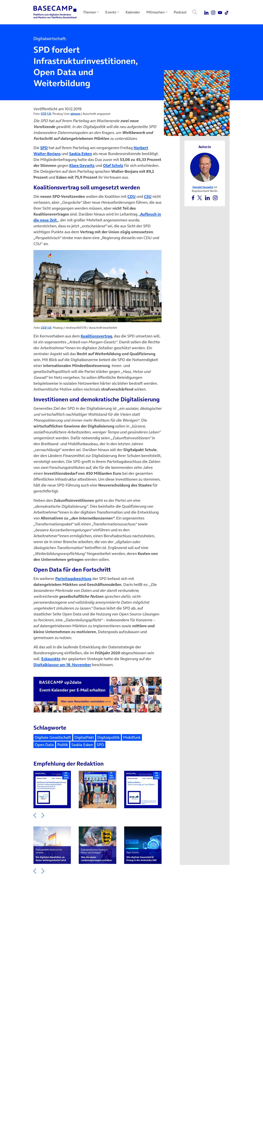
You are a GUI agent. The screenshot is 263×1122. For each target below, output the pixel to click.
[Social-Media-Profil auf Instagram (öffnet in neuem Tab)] (215, 197)
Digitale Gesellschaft (53, 737)
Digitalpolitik (108, 737)
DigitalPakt (84, 737)
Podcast (180, 12)
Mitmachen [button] (155, 12)
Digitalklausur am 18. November (62, 664)
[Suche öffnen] (195, 12)
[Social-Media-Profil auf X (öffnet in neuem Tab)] (200, 197)
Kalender (133, 12)
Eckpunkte (50, 658)
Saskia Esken (80, 153)
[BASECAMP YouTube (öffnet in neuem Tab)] (220, 12)
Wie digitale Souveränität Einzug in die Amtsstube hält (141, 856)
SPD (44, 147)
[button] (35, 815)
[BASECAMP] (54, 12)
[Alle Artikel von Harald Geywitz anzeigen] (204, 167)
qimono (75, 114)
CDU (131, 196)
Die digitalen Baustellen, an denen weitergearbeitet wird (51, 855)
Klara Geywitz (82, 165)
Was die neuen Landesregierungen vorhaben (96, 855)
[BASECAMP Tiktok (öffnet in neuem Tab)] (227, 12)
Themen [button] (89, 12)
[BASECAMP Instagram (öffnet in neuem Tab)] (213, 12)
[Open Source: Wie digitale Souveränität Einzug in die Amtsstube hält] (143, 845)
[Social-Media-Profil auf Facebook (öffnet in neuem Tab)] (193, 197)
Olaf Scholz (113, 165)
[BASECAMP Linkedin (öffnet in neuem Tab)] (207, 12)
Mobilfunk (132, 737)
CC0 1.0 (46, 114)
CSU (148, 196)
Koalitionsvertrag (96, 336)
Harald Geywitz (203, 187)
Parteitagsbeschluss (73, 578)
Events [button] (110, 12)
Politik (62, 744)
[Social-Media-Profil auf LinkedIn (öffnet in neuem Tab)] (207, 197)
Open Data (44, 744)
